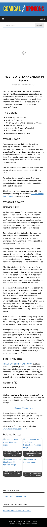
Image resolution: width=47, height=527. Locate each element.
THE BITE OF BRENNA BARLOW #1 (17, 364)
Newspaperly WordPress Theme (23, 523)
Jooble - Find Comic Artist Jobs (17, 510)
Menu (42, 19)
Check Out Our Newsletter (14, 496)
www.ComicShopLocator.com (15, 429)
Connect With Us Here (23, 408)
